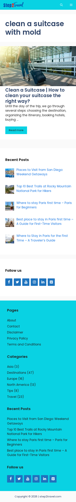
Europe (12, 379)
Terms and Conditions (24, 344)
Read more (16, 130)
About (11, 320)
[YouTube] (25, 282)
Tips (10, 391)
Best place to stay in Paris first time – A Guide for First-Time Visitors (37, 452)
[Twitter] (17, 282)
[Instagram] (34, 282)
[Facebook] (8, 282)
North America (18, 385)
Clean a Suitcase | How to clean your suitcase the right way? (35, 95)
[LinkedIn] (42, 282)
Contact (13, 326)
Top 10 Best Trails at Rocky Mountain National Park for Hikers (34, 431)
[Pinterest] (51, 282)
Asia (10, 367)
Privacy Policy (17, 338)
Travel (11, 397)
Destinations (16, 373)
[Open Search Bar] (61, 5)
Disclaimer (15, 332)
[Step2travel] (13, 5)
